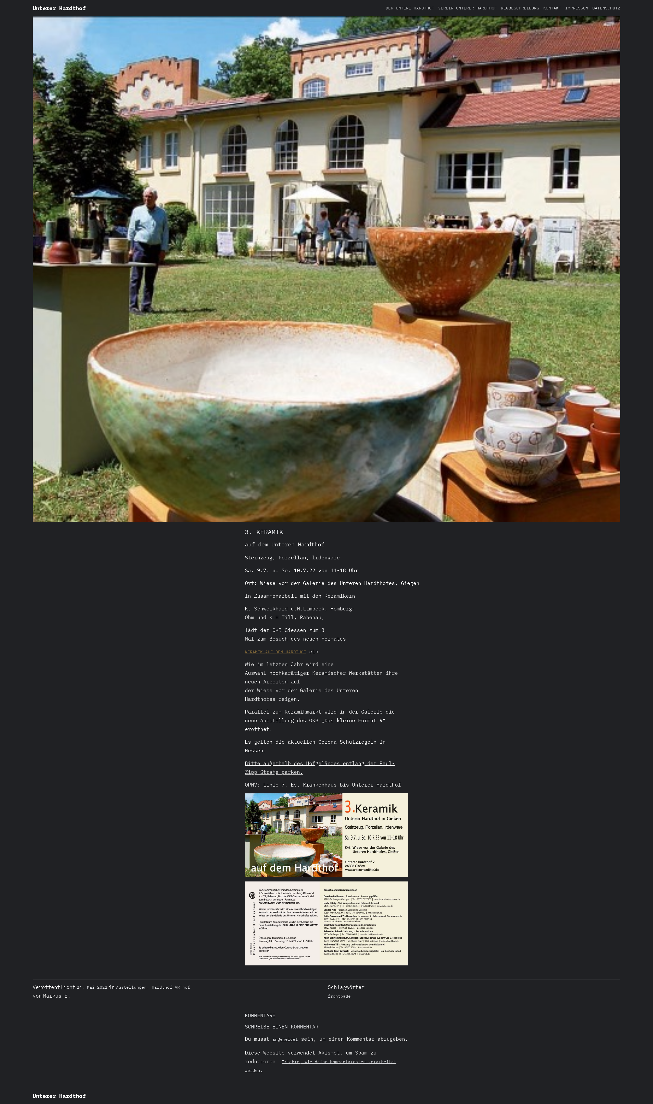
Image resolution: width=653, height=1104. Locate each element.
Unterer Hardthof (59, 8)
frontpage (339, 996)
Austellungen (131, 987)
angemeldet (285, 1039)
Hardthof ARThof (171, 987)
